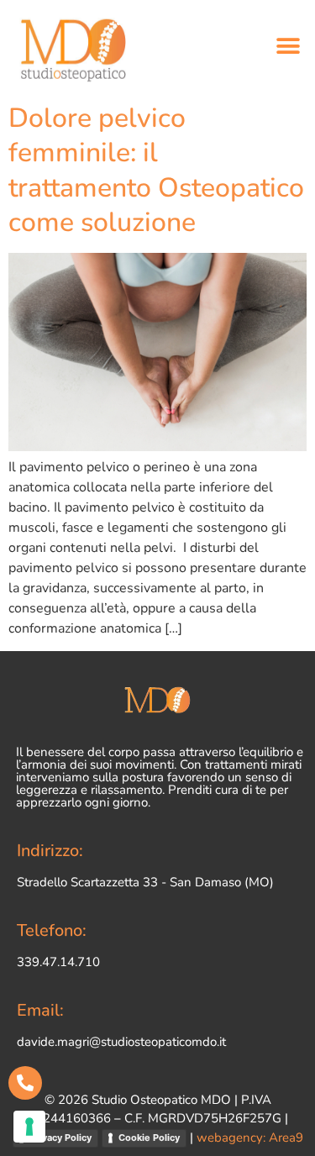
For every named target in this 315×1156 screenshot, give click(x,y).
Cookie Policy (149, 1137)
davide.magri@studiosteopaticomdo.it (121, 1041)
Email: (40, 1010)
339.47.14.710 (58, 962)
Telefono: (52, 930)
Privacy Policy (60, 1137)
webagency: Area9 (250, 1137)
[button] (288, 47)
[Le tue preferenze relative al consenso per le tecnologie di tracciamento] (29, 1127)
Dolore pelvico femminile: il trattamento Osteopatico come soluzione (156, 170)
